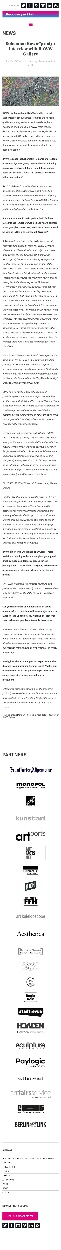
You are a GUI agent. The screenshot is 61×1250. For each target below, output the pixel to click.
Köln (6, 1171)
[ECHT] (30, 1109)
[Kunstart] (30, 818)
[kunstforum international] (30, 870)
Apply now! (8, 1180)
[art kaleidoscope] (30, 916)
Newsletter (13, 5)
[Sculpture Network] (30, 1045)
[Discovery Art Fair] (30, 14)
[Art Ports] (30, 835)
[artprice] (30, 801)
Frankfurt (9, 1167)
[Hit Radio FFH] (30, 901)
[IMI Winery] (30, 982)
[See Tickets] (30, 1062)
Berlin (7, 1175)
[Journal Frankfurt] (30, 885)
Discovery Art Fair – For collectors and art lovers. (29, 1158)
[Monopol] (30, 785)
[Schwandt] (30, 1028)
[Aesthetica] (30, 934)
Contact (6, 1192)
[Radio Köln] (30, 997)
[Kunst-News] (30, 951)
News (5, 1188)
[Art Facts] (30, 853)
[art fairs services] (30, 1093)
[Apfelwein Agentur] (30, 966)
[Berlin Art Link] (30, 1124)
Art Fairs (7, 1163)
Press (5, 1184)
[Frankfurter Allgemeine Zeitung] (30, 770)
